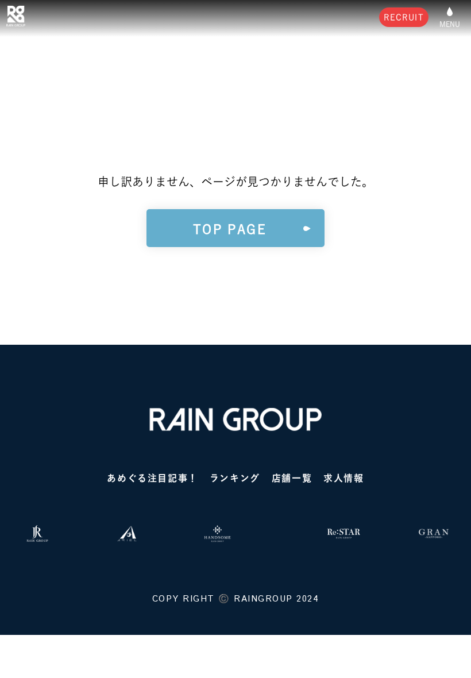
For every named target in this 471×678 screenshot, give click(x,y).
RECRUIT (404, 17)
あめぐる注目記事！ (152, 478)
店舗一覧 (292, 478)
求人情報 (343, 478)
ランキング (235, 478)
